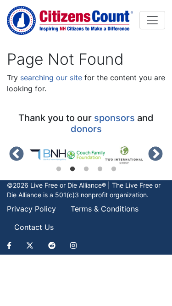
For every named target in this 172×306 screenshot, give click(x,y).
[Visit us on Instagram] (73, 245)
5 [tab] (113, 169)
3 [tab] (86, 169)
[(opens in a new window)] (48, 155)
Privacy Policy (31, 208)
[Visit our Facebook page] (13, 245)
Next (155, 154)
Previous (16, 154)
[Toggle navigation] (152, 20)
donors (86, 128)
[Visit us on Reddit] (52, 245)
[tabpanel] (48, 155)
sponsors (114, 117)
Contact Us (34, 227)
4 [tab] (100, 169)
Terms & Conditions (105, 208)
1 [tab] (58, 169)
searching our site (51, 77)
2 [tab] (72, 169)
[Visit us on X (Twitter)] (30, 245)
